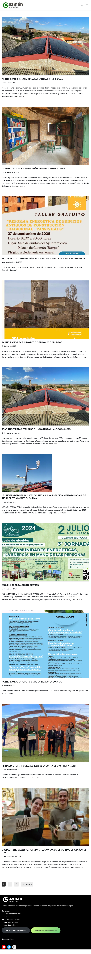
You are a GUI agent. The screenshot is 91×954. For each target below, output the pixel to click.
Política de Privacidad (10, 922)
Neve (4, 951)
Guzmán (62, 906)
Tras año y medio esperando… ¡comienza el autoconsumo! (36, 429)
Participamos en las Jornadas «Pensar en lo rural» (32, 79)
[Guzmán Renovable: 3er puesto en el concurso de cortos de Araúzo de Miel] (45, 817)
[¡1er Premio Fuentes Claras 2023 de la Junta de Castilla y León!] (45, 733)
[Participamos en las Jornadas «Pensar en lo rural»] (45, 46)
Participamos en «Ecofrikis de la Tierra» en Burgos (32, 681)
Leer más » (19, 96)
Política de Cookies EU (10, 925)
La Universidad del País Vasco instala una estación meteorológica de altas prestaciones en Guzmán (44, 497)
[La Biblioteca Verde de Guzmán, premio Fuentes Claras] (45, 136)
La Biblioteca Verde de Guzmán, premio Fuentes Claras (34, 168)
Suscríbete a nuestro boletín (46, 930)
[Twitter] (9, 947)
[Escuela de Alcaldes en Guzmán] (45, 552)
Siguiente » (27, 884)
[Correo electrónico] (14, 947)
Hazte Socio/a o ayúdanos (16, 930)
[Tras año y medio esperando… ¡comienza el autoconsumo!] (45, 396)
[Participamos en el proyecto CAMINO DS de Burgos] (45, 309)
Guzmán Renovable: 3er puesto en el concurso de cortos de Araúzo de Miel (44, 851)
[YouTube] (4, 947)
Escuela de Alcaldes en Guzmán (20, 585)
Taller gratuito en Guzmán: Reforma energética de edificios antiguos (43, 258)
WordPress (29, 951)
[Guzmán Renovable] (13, 5)
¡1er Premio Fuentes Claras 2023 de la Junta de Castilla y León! (39, 765)
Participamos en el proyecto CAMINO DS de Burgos (32, 342)
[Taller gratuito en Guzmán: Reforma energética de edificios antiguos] (45, 225)
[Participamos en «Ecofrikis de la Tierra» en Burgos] (45, 644)
